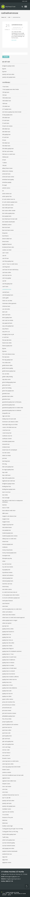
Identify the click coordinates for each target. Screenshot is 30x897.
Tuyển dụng (5, 837)
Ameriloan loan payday (8, 179)
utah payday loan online (8, 848)
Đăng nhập (24, 1)
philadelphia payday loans (8, 716)
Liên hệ (9, 894)
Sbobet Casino (6, 769)
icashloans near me (7, 435)
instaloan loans (6, 447)
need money (5, 586)
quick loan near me (7, 727)
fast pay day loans (6, 340)
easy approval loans (7, 323)
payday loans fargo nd (7, 648)
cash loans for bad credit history (10, 269)
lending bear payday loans (8, 489)
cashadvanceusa (17, 25)
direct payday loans (7, 317)
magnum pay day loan (7, 524)
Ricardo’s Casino (6, 758)
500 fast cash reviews (7, 151)
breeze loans (5, 241)
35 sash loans (5, 123)
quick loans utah (6, 733)
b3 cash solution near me (8, 199)
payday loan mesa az (7, 640)
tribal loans (5, 823)
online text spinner (6, 623)
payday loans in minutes (8, 662)
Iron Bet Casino (6, 452)
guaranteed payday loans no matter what (12, 407)
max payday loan (6, 530)
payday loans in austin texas (9, 657)
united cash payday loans (8, 840)
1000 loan (4, 103)
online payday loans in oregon (9, 620)
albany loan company (7, 171)
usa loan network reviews (8, 845)
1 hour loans (5, 86)
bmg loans (5, 233)
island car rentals (6, 455)
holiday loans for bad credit (9, 419)
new (9, 17)
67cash (4, 160)
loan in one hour (6, 492)
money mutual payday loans (9, 552)
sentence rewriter (6, 772)
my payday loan (6, 569)
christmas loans (6, 306)
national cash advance (7, 575)
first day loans (5, 357)
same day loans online (7, 764)
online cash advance (7, 612)
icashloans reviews (7, 438)
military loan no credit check (9, 538)
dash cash (4, 312)
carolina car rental (6, 250)
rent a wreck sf (6, 755)
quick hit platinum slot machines (10, 724)
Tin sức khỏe (5, 814)
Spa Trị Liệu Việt (6, 797)
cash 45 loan (5, 258)
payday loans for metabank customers (12, 651)
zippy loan (4, 857)
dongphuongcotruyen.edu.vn (13, 879)
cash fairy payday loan (7, 261)
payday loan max (6, 637)
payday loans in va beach (8, 671)
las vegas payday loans (8, 469)
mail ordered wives (7, 527)
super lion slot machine (8, 812)
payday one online (6, 696)
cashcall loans (5, 292)
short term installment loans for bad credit (12, 775)
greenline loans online (7, 396)
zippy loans (5, 859)
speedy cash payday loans (8, 77)
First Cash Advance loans (8, 354)
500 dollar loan (6, 143)
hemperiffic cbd (6, 413)
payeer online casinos (7, 699)
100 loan (4, 95)
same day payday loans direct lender (11, 766)
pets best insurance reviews (9, 713)
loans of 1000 (5, 507)
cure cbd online (6, 309)
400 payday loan (6, 134)
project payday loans (7, 721)
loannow (4, 505)
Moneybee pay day (7, 558)
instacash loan (5, 444)
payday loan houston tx (8, 631)
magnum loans (6, 521)
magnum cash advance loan (9, 516)
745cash (4, 165)
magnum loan (5, 519)
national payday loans (7, 581)
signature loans (6, 778)
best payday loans (6, 216)
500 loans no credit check (8, 154)
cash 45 (4, 255)
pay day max (5, 626)
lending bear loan (6, 486)
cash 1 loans (5, 252)
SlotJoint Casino (6, 783)
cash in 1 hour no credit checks (10, 264)
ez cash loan (5, 337)
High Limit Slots (6, 416)
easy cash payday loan (8, 326)
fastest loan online (7, 343)
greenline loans (6, 393)
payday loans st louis (7, 685)
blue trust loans (6, 227)
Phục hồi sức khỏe (6, 719)
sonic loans (5, 792)
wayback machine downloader (9, 851)
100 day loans (5, 92)
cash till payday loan (7, 283)
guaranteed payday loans (8, 404)
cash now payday (6, 278)
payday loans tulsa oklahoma (9, 688)
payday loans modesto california (10, 676)
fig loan (4, 68)
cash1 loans (5, 286)
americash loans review (8, 176)
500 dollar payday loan (8, 148)
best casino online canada (8, 210)
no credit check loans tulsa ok (9, 592)
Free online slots (6, 362)
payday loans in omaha (8, 665)
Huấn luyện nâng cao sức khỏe (10, 424)
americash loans (6, 174)
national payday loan (7, 578)
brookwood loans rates (8, 247)
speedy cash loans (6, 803)
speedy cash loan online (8, 74)
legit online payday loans (8, 478)
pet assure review (6, 710)
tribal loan (4, 820)
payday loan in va (6, 634)
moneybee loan (6, 555)
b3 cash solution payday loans (9, 202)
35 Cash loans (5, 120)
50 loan (4, 140)
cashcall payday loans (7, 295)
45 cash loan (5, 137)
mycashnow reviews (7, 572)
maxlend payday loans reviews (9, 536)
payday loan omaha (7, 645)
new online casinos (7, 589)
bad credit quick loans (7, 207)
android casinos (6, 188)
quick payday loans (7, 735)
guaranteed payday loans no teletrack (11, 410)
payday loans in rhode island (9, 668)
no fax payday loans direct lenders (10, 595)
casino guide (5, 297)
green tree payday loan (8, 390)
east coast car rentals (7, 320)
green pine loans (6, 385)
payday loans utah (6, 690)
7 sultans (4, 162)
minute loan (5, 541)
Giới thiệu (10, 893)
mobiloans (5, 547)
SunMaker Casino (6, 809)
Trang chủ (4, 893)
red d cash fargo (6, 747)
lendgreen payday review (8, 66)
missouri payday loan (7, 544)
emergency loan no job (8, 334)
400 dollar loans (6, 131)
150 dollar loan (6, 106)
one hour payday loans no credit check (12, 609)
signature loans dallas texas (9, 781)
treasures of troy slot (7, 817)
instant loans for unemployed (9, 450)
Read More (14, 40)
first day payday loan (7, 359)
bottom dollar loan (7, 238)
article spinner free (7, 196)
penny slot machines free (8, 702)
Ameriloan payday (6, 182)
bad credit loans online (8, 205)
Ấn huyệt (4, 185)
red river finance (6, 752)
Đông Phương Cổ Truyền (20, 893)
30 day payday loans (7, 114)
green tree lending (6, 388)
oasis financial (5, 603)
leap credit (4, 472)
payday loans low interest (8, 674)
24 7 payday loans (6, 109)
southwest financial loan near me (10, 795)
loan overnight (5, 497)
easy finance (5, 328)
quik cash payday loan (7, 741)
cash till (4, 281)
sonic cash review (6, 786)
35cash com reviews (7, 126)
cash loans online (6, 272)
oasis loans (5, 606)
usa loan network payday (8, 842)
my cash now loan (6, 564)
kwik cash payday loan (7, 466)
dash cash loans (6, 314)
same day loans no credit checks (10, 761)
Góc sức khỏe (5, 374)
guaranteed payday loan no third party (11, 402)
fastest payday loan (7, 345)
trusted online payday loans (9, 834)
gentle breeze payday (7, 368)
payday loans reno (6, 682)
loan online (5, 495)
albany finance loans (7, 168)
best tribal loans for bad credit (9, 219)
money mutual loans (7, 550)
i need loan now (6, 430)
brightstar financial (6, 244)
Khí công (4, 464)
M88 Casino (5, 513)
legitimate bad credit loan (8, 481)
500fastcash (5, 157)
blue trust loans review (8, 230)
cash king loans (6, 267)
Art (3, 190)
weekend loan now (7, 854)
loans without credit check (8, 510)
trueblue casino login (7, 826)
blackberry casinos (6, 224)
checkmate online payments (9, 303)
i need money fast (6, 433)
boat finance (5, 236)
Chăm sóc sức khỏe (7, 300)
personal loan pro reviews (8, 705)
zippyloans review (6, 862)
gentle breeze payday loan (8, 371)
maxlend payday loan (7, 533)
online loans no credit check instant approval (13, 617)
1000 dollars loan (6, 100)
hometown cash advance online (10, 421)
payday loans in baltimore (8, 659)
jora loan (4, 458)
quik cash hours (6, 738)
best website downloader (8, 221)
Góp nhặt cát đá (6, 379)
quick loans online (6, 730)
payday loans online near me (9, 679)
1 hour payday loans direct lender (10, 89)
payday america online (7, 628)
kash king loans (6, 461)
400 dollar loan (6, 129)
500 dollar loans (6, 145)
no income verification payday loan (11, 598)
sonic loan (4, 789)
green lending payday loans (9, 382)
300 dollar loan (6, 117)
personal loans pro (7, 707)
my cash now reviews (7, 567)
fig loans (4, 71)
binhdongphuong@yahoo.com (12, 876)
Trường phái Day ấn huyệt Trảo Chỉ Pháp (12, 828)
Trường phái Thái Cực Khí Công (10, 831)
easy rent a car (6, 331)
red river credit (5, 750)
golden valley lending (7, 376)
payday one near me (7, 693)
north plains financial (7, 600)
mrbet (3, 561)
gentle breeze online (7, 365)
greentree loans (6, 399)
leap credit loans (6, 475)
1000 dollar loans (6, 98)
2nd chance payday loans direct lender (11, 112)
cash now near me (7, 275)
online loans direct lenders (8, 614)
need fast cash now (7, 583)
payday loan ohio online (8, 643)
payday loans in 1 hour (8, 654)
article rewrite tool (6, 193)
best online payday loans (8, 213)
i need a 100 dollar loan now (9, 427)
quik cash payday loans (8, 744)
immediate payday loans (8, 441)
